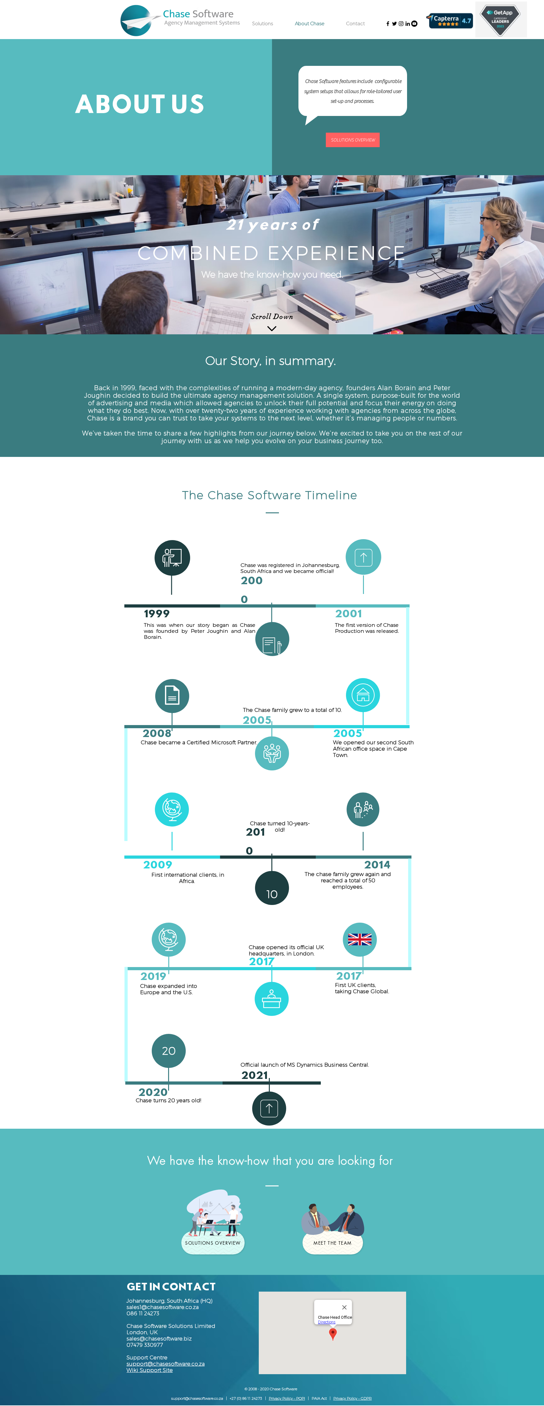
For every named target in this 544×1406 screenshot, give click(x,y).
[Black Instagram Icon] (401, 23)
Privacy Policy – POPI (287, 1398)
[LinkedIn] (408, 23)
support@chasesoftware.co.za (197, 1398)
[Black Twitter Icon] (394, 23)
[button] (142, 1332)
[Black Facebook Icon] (388, 23)
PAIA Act (319, 1398)
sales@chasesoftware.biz (159, 1338)
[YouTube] (414, 23)
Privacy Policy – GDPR (352, 1398)
